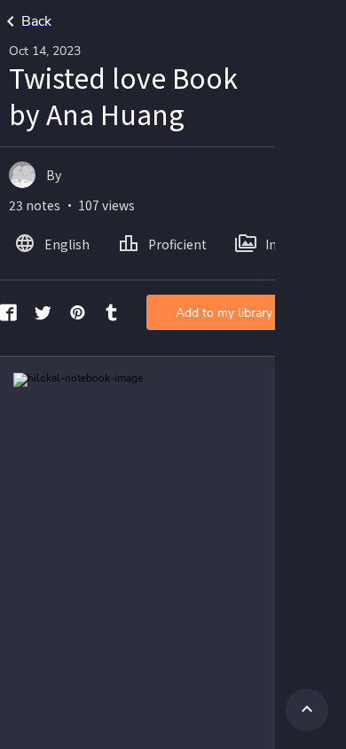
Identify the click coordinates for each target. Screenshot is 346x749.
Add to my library (224, 312)
